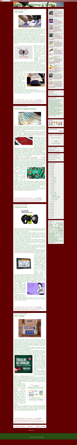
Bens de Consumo (32, 101)
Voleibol (53, 242)
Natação (19, 309)
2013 (51, 211)
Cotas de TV (54, 229)
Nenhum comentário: (29, 198)
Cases (32, 199)
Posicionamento (34, 102)
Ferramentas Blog (52, 125)
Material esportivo (24, 102)
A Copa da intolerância (58, 81)
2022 (51, 171)
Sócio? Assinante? (19, 316)
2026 (51, 165)
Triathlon (37, 309)
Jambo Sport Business (53, 155)
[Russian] (50, 124)
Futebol (53, 232)
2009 (51, 217)
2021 (51, 172)
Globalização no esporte (58, 33)
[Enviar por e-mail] (36, 100)
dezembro (53, 177)
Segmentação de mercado (57, 66)
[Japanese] (55, 124)
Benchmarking (36, 419)
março (52, 191)
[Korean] (57, 124)
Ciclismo (35, 308)
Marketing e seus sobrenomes (57, 57)
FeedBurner (58, 143)
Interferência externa (57, 73)
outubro (52, 180)
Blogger (45, 437)
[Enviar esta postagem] (34, 198)
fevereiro (53, 192)
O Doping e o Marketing (58, 25)
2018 (51, 203)
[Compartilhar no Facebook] (39, 100)
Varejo (15, 422)
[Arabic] (59, 124)
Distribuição (36, 199)
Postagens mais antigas (40, 426)
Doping (50, 230)
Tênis (58, 241)
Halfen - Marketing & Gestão (34, 5)
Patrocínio (29, 102)
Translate (57, 150)
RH (49, 241)
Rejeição (39, 102)
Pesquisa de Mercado (25, 309)
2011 (51, 214)
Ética (50, 232)
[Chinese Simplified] (62, 124)
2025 (51, 166)
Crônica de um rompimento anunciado (25, 109)
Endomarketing (54, 230)
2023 (51, 169)
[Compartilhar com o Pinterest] (40, 100)
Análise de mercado (20, 101)
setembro (53, 181)
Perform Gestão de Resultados (54, 157)
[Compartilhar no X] (38, 100)
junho (52, 186)
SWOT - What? (56, 41)
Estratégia (42, 101)
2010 (51, 215)
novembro (53, 178)
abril (52, 189)
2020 (51, 174)
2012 (51, 212)
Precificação (39, 421)
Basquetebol (26, 101)
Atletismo (50, 225)
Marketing (18, 102)
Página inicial (30, 426)
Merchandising (52, 234)
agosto (52, 183)
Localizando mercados (20, 207)
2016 (51, 206)
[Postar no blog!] (37, 100)
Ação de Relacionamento (21, 419)
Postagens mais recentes (19, 426)
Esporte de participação (58, 11)
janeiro (52, 201)
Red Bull (55, 19)
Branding (38, 101)
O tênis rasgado (18, 12)
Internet (28, 421)
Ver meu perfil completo (53, 94)
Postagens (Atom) (31, 430)
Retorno (42, 421)
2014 (51, 209)
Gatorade (55, 48)
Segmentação (54, 241)
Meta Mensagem (52, 159)
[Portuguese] (52, 124)
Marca (15, 102)
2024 (51, 168)
